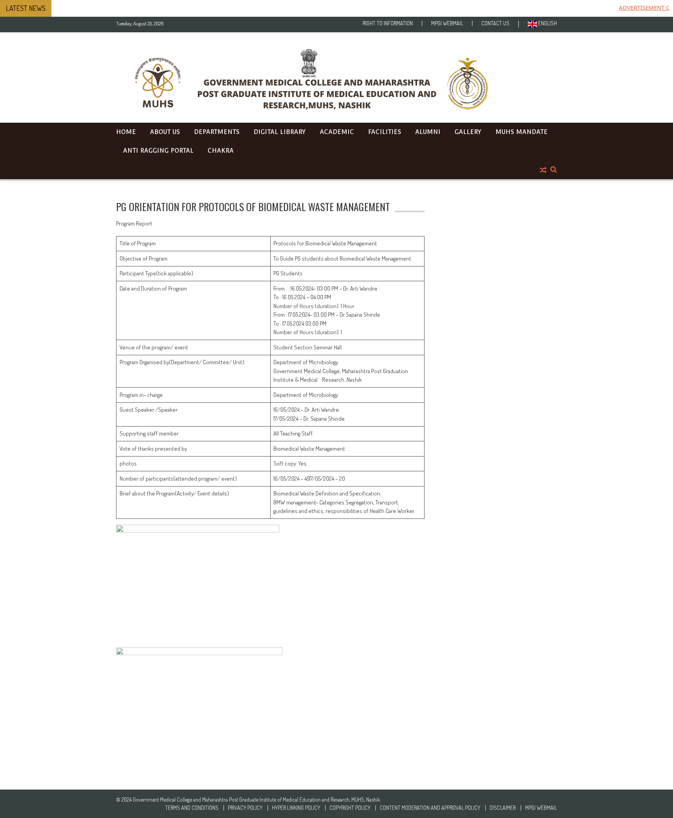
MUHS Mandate (521, 132)
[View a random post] (543, 170)
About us (165, 132)
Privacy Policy (245, 808)
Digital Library (280, 132)
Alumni (427, 132)
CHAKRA (221, 150)
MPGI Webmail (447, 23)
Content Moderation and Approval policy (430, 808)
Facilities (384, 132)
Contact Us (495, 23)
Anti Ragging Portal (158, 150)
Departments (217, 132)
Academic (337, 132)
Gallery (468, 132)
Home (126, 132)
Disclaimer (503, 808)
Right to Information (388, 23)
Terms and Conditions (191, 808)
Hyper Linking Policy (296, 808)
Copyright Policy (349, 808)
